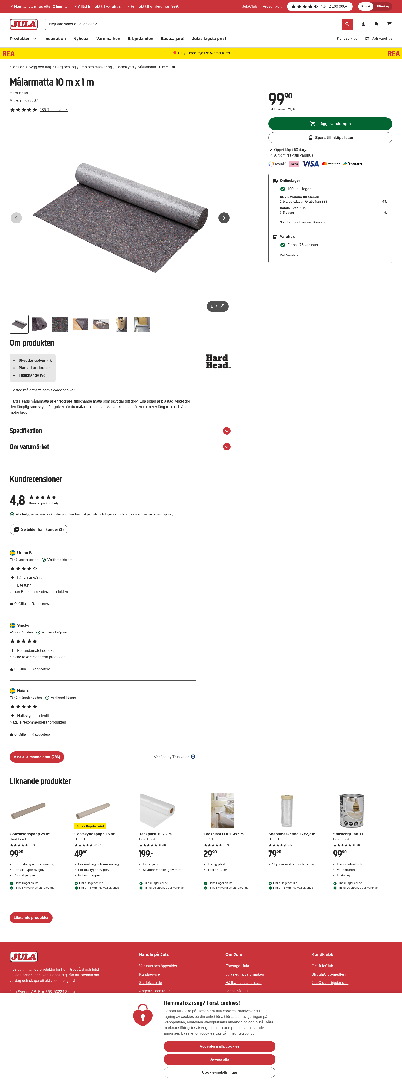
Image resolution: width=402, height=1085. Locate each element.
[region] (201, 1039)
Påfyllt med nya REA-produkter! (204, 53)
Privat (365, 6)
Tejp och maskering (96, 67)
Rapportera (41, 604)
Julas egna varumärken (244, 974)
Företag (383, 6)
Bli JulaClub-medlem (329, 974)
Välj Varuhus (289, 255)
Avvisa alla (219, 1059)
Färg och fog (65, 67)
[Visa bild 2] (39, 324)
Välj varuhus (382, 38)
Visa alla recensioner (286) (37, 757)
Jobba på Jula (237, 991)
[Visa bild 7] (142, 324)
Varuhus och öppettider (158, 966)
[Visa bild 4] (80, 324)
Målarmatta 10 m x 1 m (156, 67)
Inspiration (55, 38)
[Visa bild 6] (121, 324)
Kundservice (347, 38)
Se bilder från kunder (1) (42, 529)
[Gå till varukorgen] (389, 24)
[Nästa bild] (224, 217)
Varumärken (108, 38)
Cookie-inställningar (220, 1072)
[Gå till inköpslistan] (376, 24)
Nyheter (81, 38)
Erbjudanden (140, 38)
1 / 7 (214, 306)
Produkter (20, 38)
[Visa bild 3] (60, 324)
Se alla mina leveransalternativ (302, 222)
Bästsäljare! (172, 38)
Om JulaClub (322, 966)
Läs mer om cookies (197, 1033)
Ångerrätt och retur (154, 991)
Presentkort (272, 6)
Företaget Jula (237, 966)
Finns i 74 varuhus (34, 887)
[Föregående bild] (16, 217)
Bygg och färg (39, 67)
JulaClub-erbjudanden (330, 983)
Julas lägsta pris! (209, 38)
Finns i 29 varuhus (358, 887)
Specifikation (26, 430)
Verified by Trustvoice (171, 757)
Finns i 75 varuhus (99, 887)
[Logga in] (363, 24)
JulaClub (249, 6)
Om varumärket (29, 447)
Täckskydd (125, 67)
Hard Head (19, 93)
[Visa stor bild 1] (120, 218)
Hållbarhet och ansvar (243, 983)
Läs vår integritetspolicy (234, 1033)
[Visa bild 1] (19, 324)
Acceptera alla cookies (220, 1046)
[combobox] (199, 24)
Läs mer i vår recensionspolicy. (151, 514)
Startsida (17, 67)
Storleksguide (150, 983)
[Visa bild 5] (101, 324)
